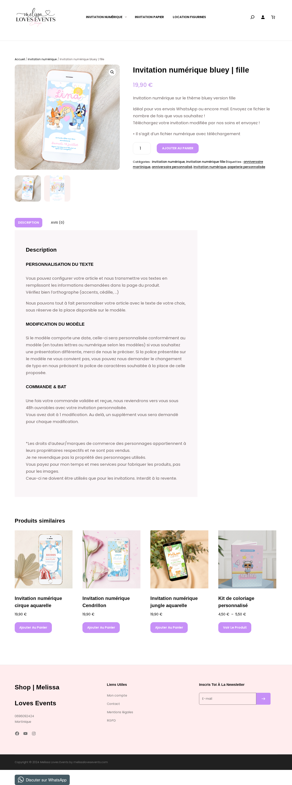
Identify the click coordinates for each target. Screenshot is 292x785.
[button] (112, 72)
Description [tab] (28, 222)
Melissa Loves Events (54, 762)
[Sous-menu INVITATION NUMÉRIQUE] (126, 17)
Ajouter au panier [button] (33, 627)
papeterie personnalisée (246, 167)
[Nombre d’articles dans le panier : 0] (273, 17)
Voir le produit (235, 627)
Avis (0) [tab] (57, 222)
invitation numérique (42, 59)
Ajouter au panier (177, 148)
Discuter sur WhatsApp (46, 780)
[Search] (252, 17)
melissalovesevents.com (90, 762)
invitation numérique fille (205, 162)
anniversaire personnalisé (172, 167)
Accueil (20, 59)
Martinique (23, 721)
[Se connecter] (262, 17)
